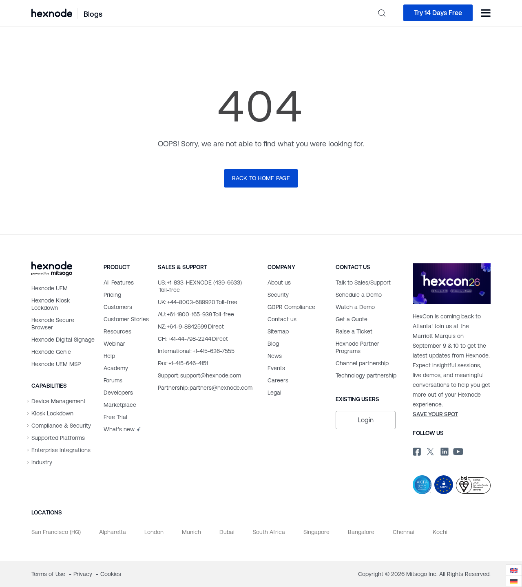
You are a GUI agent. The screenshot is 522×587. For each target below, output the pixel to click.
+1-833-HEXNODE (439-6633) (200, 286)
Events (276, 368)
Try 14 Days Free (438, 13)
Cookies (110, 574)
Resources (117, 331)
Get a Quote (351, 319)
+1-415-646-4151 (183, 363)
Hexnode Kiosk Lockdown (50, 304)
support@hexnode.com (199, 375)
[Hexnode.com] (51, 13)
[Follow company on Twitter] (430, 450)
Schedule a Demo (359, 294)
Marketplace (120, 405)
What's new (119, 429)
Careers (278, 380)
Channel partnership (362, 363)
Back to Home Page (261, 178)
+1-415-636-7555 (196, 351)
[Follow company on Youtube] (458, 451)
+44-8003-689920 (197, 302)
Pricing (112, 294)
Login (366, 420)
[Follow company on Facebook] (416, 450)
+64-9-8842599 (191, 326)
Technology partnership (366, 375)
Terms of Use (49, 574)
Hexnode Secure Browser (52, 324)
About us (279, 282)
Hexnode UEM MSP (56, 364)
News (275, 356)
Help (109, 356)
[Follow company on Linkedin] (444, 450)
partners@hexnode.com (205, 387)
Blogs (93, 14)
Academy (116, 368)
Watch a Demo (355, 307)
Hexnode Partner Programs (357, 347)
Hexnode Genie (51, 352)
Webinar (114, 343)
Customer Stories (126, 319)
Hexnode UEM (49, 288)
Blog (273, 343)
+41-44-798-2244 (193, 338)
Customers (118, 307)
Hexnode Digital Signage (63, 339)
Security (278, 294)
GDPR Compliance (291, 307)
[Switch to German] (514, 581)
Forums (113, 380)
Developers (118, 392)
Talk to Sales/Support (363, 282)
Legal (274, 392)
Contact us (282, 319)
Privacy (83, 574)
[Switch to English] (514, 570)
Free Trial (115, 417)
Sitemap (278, 331)
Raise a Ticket (354, 331)
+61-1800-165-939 (196, 314)
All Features (119, 282)
